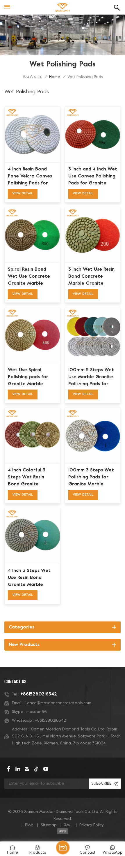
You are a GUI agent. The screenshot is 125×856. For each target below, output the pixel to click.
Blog (29, 825)
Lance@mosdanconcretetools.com (58, 703)
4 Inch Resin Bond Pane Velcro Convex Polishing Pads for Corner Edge (30, 177)
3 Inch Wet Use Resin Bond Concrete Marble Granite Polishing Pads (91, 277)
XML (68, 825)
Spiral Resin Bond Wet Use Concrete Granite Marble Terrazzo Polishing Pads (29, 277)
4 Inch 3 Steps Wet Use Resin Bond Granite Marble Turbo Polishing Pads (31, 578)
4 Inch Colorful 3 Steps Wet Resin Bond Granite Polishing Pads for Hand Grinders (28, 478)
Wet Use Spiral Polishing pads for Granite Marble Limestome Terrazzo (31, 378)
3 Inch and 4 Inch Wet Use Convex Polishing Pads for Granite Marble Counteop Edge (92, 177)
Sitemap (49, 825)
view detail (22, 193)
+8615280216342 (38, 694)
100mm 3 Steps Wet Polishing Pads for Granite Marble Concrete (91, 478)
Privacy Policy (91, 825)
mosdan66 (36, 712)
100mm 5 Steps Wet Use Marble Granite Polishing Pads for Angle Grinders (91, 378)
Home (54, 77)
